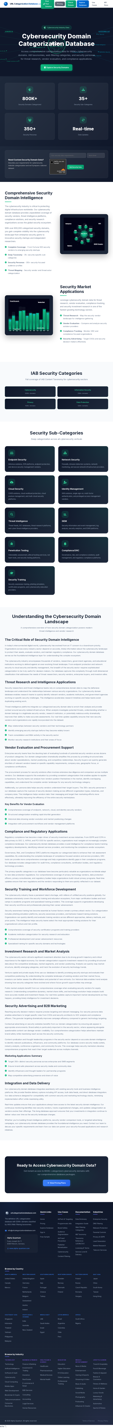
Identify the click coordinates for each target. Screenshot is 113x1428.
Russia (77, 1283)
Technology (9, 1364)
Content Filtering (64, 1256)
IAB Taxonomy (80, 1234)
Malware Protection (100, 1228)
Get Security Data (75, 167)
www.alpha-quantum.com (19, 1248)
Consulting (26, 1395)
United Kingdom (28, 1279)
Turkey (42, 1296)
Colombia (61, 1328)
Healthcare (44, 1366)
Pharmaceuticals (46, 1371)
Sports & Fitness (99, 1408)
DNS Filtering (98, 1223)
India (24, 1321)
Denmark (61, 1287)
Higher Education (64, 1368)
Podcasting (79, 1401)
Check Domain (71, 4)
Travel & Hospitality (100, 1364)
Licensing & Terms (82, 1248)
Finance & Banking (29, 1364)
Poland (78, 1279)
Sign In (42, 1232)
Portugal (43, 1287)
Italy (41, 1283)
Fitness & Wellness (100, 1384)
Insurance (26, 1375)
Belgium (25, 1296)
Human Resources (29, 1408)
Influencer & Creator (82, 1406)
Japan (95, 1279)
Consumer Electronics (9, 1404)
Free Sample (45, 1237)
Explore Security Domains (58, 67)
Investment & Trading (27, 1369)
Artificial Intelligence (12, 1368)
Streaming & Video (82, 1379)
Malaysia (8, 1341)
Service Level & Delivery (81, 1253)
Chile (59, 1332)
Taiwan (95, 1292)
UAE (41, 1319)
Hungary (78, 1296)
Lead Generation (99, 1241)
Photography (80, 1397)
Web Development (12, 1391)
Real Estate (27, 1379)
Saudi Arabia (44, 1323)
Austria (25, 1305)
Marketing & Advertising (97, 1397)
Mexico (7, 1287)
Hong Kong (97, 1296)
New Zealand (27, 1330)
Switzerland (27, 1301)
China (95, 1283)
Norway (61, 1283)
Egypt (42, 1332)
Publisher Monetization (62, 1246)
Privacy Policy (103, 1421)
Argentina (61, 1323)
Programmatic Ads (65, 1223)
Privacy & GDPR (99, 1237)
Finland (60, 1292)
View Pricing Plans (58, 1183)
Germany (26, 1283)
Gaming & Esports (82, 1375)
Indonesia (8, 1323)
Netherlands (27, 1292)
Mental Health (45, 1379)
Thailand (8, 1328)
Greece (43, 1292)
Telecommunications (12, 1399)
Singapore (8, 1319)
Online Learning (63, 1377)
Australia (26, 1325)
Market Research (99, 1246)
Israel (42, 1328)
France (25, 1287)
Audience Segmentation (63, 1233)
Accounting (27, 1399)
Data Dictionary (81, 1219)
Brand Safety (62, 1228)
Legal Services (28, 1403)
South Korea (97, 1287)
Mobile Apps (9, 1386)
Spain (42, 1279)
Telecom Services (100, 1250)
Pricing (60, 4)
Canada (7, 1283)
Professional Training (62, 1382)
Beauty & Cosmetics (97, 1378)
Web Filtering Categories (80, 1228)
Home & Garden (99, 1388)
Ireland (25, 1310)
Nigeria (78, 1323)
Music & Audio (80, 1384)
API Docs (106, 4)
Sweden (61, 1279)
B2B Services (27, 1390)
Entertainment (80, 1371)
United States (10, 1279)
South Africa (79, 1319)
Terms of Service (88, 1421)
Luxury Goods (98, 1393)
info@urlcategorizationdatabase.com (21, 1230)
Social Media (80, 1393)
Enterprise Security (100, 1219)
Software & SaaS (11, 1373)
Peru (59, 1337)
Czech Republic (81, 1287)
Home (42, 1219)
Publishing (79, 1388)
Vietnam (8, 1332)
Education (61, 1364)
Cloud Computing (11, 1382)
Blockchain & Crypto (12, 1395)
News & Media (80, 1366)
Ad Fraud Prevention (62, 1239)
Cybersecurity (63, 1252)
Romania (78, 1292)
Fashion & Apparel (99, 1373)
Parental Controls (99, 1232)
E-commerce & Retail (28, 1384)
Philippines (9, 1337)
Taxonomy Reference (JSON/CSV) (80, 1241)
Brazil (60, 1319)
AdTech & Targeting (65, 1219)
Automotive (97, 1403)
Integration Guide (81, 1223)
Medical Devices (46, 1375)
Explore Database (83, 4)
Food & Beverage (99, 1368)
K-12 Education (63, 1373)
